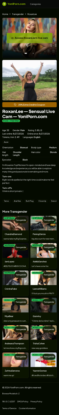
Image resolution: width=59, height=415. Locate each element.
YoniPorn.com (14, 4)
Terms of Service (9, 408)
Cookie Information (27, 408)
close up (42, 201)
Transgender (18, 14)
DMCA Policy (22, 402)
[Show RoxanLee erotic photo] (26, 53)
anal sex (17, 201)
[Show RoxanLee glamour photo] (33, 53)
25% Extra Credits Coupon (33, 105)
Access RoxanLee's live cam (33, 39)
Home (5, 14)
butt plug (30, 201)
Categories (35, 4)
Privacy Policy (36, 402)
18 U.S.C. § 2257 (8, 402)
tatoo (6, 201)
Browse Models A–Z (10, 394)
